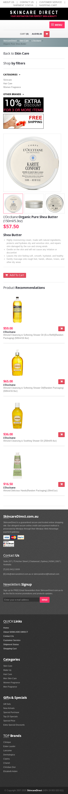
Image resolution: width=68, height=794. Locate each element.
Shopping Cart (10, 648)
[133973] (61, 381)
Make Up (7, 670)
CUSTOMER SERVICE (50, 2)
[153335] (61, 484)
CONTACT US (27, 2)
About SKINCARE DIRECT (15, 632)
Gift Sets (7, 704)
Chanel (6, 763)
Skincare (7, 80)
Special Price (9, 721)
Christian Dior (9, 767)
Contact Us (8, 636)
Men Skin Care (10, 678)
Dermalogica (9, 755)
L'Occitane (36, 41)
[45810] (61, 434)
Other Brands (12, 94)
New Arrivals (9, 708)
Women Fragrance (12, 87)
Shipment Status (11, 644)
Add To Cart (16, 275)
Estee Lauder (9, 746)
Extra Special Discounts (14, 725)
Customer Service (11, 640)
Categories (10, 74)
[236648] (61, 328)
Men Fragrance (10, 687)
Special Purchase (11, 712)
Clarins (6, 759)
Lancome (7, 750)
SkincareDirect (10, 41)
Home (6, 628)
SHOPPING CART (48, 5)
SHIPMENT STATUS (23, 5)
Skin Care (24, 41)
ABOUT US (8, 2)
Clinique (7, 742)
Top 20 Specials (10, 716)
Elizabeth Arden (10, 771)
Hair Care (7, 83)
